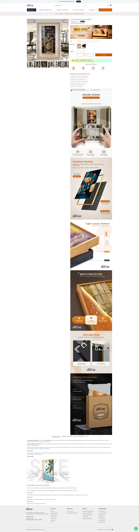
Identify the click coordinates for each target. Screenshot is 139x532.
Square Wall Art (102, 514)
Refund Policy (53, 516)
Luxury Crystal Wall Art (87, 513)
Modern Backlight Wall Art (88, 511)
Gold (79, 48)
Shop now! (85, 1)
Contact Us (53, 520)
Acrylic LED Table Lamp (87, 518)
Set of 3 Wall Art (102, 520)
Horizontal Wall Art (102, 513)
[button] (110, 5)
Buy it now (103, 54)
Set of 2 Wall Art (102, 518)
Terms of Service (54, 514)
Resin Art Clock (70, 511)
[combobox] (69, 5)
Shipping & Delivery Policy (66, 436)
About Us (53, 511)
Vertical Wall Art (102, 511)
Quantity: (72, 51)
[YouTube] (110, 529)
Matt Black (84, 48)
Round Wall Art (102, 516)
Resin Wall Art (86, 516)
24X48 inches (97, 41)
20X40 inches (91, 41)
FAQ (86, 436)
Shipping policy (54, 513)
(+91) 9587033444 (95, 90)
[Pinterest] (112, 529)
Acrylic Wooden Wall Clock (72, 513)
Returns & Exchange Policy (78, 436)
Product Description (56, 436)
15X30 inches (86, 41)
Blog (52, 522)
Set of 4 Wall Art (102, 522)
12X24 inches (80, 41)
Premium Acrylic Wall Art (88, 514)
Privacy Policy (53, 518)
